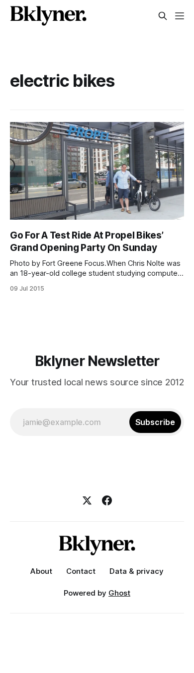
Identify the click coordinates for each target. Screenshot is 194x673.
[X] (87, 500)
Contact (81, 571)
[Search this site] (163, 16)
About (41, 571)
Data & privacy (136, 571)
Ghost (119, 593)
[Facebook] (107, 500)
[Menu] (180, 16)
